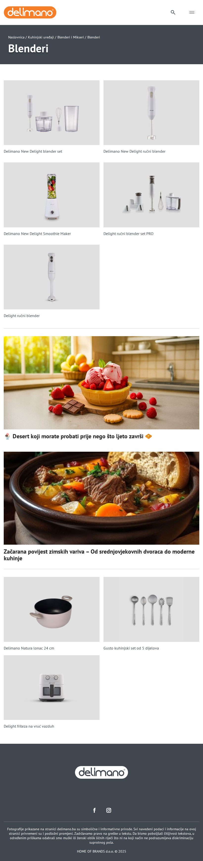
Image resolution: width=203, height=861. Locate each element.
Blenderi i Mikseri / (71, 37)
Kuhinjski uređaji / (42, 37)
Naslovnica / (17, 37)
